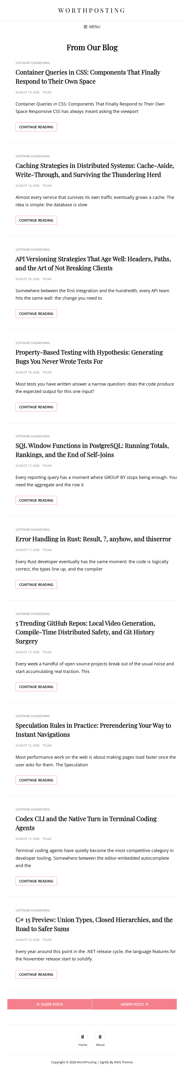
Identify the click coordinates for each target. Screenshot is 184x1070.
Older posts (52, 1004)
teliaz (47, 92)
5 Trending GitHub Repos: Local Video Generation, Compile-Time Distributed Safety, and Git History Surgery (85, 632)
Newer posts (132, 1004)
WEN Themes (123, 1062)
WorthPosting (92, 10)
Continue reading (38, 127)
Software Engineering (33, 63)
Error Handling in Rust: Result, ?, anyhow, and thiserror (93, 539)
